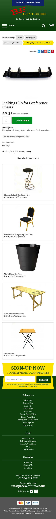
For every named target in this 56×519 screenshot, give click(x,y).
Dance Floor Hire (28, 416)
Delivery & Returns (28, 440)
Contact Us (28, 464)
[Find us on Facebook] (36, 490)
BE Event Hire (28, 11)
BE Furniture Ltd (16, 508)
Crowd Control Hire (28, 413)
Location (28, 467)
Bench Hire (28, 408)
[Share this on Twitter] (39, 51)
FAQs (28, 446)
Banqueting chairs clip (19, 136)
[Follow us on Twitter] (31, 490)
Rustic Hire (28, 425)
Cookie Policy (28, 449)
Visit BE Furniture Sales (28, 2)
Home (20, 37)
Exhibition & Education (28, 419)
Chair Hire (28, 405)
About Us (28, 462)
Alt (46, 508)
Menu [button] (11, 25)
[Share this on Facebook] (42, 51)
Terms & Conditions (28, 443)
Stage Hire (28, 411)
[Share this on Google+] (45, 51)
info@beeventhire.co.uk (28, 485)
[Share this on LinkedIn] (49, 51)
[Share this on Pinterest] (52, 51)
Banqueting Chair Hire (12, 43)
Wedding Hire (28, 422)
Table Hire (28, 400)
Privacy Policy (32, 386)
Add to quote (22, 120)
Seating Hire (30, 37)
